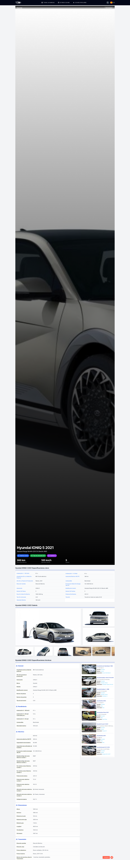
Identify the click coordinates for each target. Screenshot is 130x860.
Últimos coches (65, 2)
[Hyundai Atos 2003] (89, 704)
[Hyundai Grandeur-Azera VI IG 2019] (89, 681)
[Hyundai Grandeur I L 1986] (89, 692)
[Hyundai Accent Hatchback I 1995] (89, 669)
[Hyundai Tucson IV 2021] (89, 727)
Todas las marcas (49, 2)
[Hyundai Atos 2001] (89, 739)
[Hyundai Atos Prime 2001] (89, 716)
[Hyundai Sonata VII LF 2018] (89, 750)
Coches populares (80, 2)
